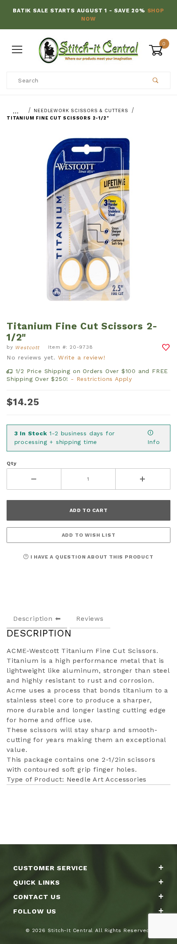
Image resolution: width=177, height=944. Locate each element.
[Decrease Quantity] (34, 479)
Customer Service (50, 868)
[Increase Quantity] (143, 479)
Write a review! (81, 357)
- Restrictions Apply (101, 379)
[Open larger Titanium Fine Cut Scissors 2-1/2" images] (88, 225)
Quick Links (36, 882)
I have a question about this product (91, 557)
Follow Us (34, 911)
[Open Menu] (17, 50)
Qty (11, 463)
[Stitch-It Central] (88, 49)
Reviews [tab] (90, 618)
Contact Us (37, 897)
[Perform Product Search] (156, 80)
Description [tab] (33, 618)
